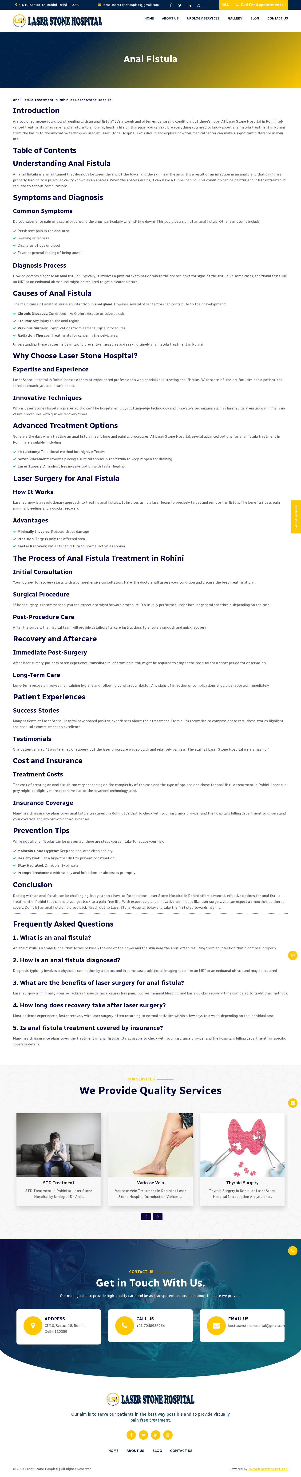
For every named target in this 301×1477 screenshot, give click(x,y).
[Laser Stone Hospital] (57, 20)
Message (209, 80)
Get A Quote (190, 517)
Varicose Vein (58, 1182)
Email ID (209, 41)
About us (170, 18)
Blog (157, 1451)
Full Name (211, 21)
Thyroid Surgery (151, 1182)
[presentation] (146, 1216)
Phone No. (211, 60)
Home (149, 18)
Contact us (181, 1451)
